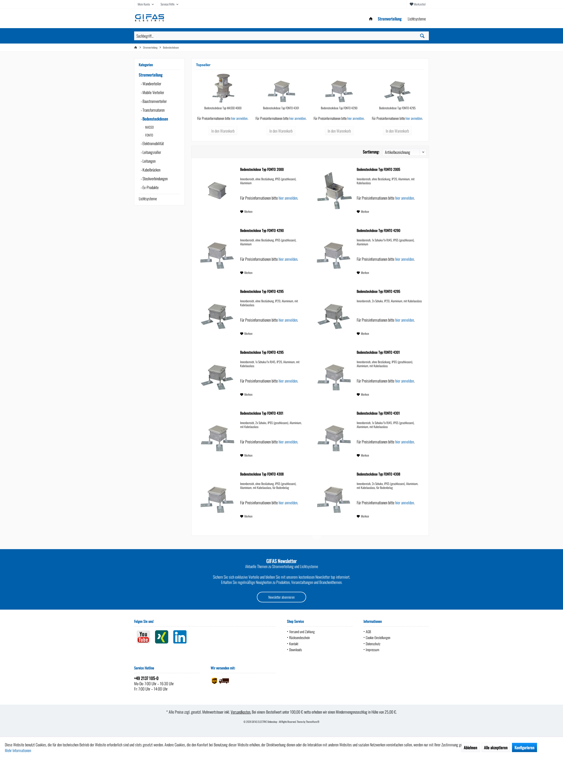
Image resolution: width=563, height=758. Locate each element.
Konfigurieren (524, 747)
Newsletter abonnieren (281, 597)
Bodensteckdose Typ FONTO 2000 (262, 169)
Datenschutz (373, 643)
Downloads (295, 649)
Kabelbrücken (151, 170)
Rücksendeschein (299, 637)
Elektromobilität (153, 143)
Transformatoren (153, 110)
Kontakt (293, 643)
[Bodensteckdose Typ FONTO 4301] (281, 88)
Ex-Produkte (150, 187)
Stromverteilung (151, 75)
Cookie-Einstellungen (378, 637)
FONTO (148, 135)
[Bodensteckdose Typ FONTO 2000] (217, 190)
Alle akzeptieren (496, 747)
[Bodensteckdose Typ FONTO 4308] (217, 495)
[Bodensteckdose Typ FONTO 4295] (397, 88)
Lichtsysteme (148, 198)
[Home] (371, 18)
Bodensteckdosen (155, 119)
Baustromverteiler (154, 101)
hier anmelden (239, 118)
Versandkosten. (241, 712)
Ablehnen (470, 747)
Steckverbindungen (155, 178)
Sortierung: (371, 152)
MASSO (149, 127)
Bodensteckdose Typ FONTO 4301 (281, 108)
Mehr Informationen (18, 750)
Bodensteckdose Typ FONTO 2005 (378, 169)
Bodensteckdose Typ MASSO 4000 (222, 108)
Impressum (372, 649)
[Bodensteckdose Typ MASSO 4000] (223, 88)
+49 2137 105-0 (146, 678)
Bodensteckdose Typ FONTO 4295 (397, 108)
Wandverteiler (151, 83)
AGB (368, 631)
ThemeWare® (313, 721)
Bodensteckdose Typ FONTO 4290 (339, 108)
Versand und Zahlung (302, 631)
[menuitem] (417, 4)
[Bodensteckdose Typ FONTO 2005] (333, 190)
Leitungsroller (151, 152)
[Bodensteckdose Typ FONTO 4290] (339, 88)
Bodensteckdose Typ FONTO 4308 (262, 474)
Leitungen (148, 161)
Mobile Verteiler (153, 92)
